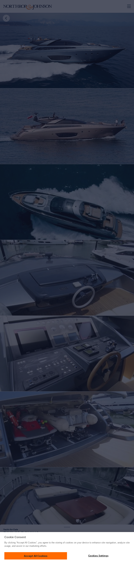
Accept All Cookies (35, 555)
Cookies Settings (98, 555)
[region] (67, 547)
